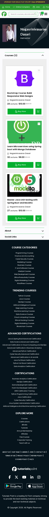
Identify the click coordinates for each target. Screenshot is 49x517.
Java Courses (24, 299)
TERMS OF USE (10, 456)
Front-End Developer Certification (24, 388)
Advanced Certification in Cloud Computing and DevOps (24, 345)
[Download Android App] (13, 486)
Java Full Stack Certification (24, 360)
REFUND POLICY (36, 456)
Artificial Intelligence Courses (24, 305)
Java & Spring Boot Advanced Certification (24, 339)
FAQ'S (31, 459)
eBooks (24, 425)
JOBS (31, 452)
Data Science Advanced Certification (24, 342)
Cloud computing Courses (24, 317)
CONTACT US (40, 452)
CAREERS (24, 452)
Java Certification (24, 397)
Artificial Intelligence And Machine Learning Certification (24, 406)
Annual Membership (24, 431)
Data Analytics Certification (24, 366)
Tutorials (24, 428)
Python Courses (24, 296)
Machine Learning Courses (24, 311)
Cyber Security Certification (24, 400)
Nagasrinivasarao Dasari (20, 100)
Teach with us (24, 443)
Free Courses (24, 437)
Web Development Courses (24, 274)
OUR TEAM (15, 452)
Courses (24, 419)
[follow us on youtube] (24, 477)
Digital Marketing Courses (24, 280)
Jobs (37, 7)
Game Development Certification (24, 385)
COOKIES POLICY (21, 459)
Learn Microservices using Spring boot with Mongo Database (24, 148)
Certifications (24, 422)
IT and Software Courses (24, 268)
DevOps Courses (24, 302)
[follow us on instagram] (38, 477)
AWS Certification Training (24, 391)
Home (6, 7)
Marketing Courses (24, 262)
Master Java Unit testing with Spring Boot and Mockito (22, 201)
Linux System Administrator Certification (24, 403)
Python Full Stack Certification (24, 363)
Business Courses (24, 265)
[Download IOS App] (35, 486)
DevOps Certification (24, 382)
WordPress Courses (24, 283)
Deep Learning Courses (24, 308)
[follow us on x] (16, 477)
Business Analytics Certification (24, 379)
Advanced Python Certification (24, 351)
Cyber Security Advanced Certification (24, 354)
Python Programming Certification (24, 394)
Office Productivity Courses (24, 277)
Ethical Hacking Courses (24, 320)
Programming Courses (24, 253)
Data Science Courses (24, 314)
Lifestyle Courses (24, 271)
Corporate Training (24, 440)
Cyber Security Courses (24, 259)
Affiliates (24, 434)
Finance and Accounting (24, 256)
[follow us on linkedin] (31, 477)
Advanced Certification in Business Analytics (24, 348)
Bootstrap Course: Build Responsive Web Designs (20, 94)
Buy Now (22, 111)
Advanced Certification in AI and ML (24, 357)
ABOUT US (6, 452)
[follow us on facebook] (10, 477)
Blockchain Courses (24, 326)
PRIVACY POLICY (23, 456)
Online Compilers (22, 7)
